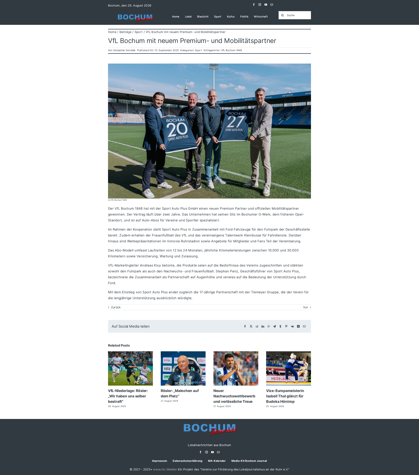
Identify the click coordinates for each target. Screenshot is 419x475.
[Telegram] (274, 326)
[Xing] (298, 326)
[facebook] (254, 4)
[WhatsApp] (269, 326)
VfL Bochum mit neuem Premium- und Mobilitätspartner (192, 41)
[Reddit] (257, 326)
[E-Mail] (304, 326)
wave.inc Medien (165, 469)
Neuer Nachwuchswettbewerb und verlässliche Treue (234, 396)
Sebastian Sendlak (124, 50)
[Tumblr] (280, 326)
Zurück (116, 307)
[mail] (271, 4)
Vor (305, 307)
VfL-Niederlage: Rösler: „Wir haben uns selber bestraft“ (128, 396)
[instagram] (259, 4)
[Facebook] (245, 326)
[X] (251, 326)
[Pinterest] (286, 326)
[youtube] (265, 4)
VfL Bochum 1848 (231, 50)
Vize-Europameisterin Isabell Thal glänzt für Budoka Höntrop (285, 396)
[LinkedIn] (263, 326)
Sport (198, 50)
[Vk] (292, 326)
